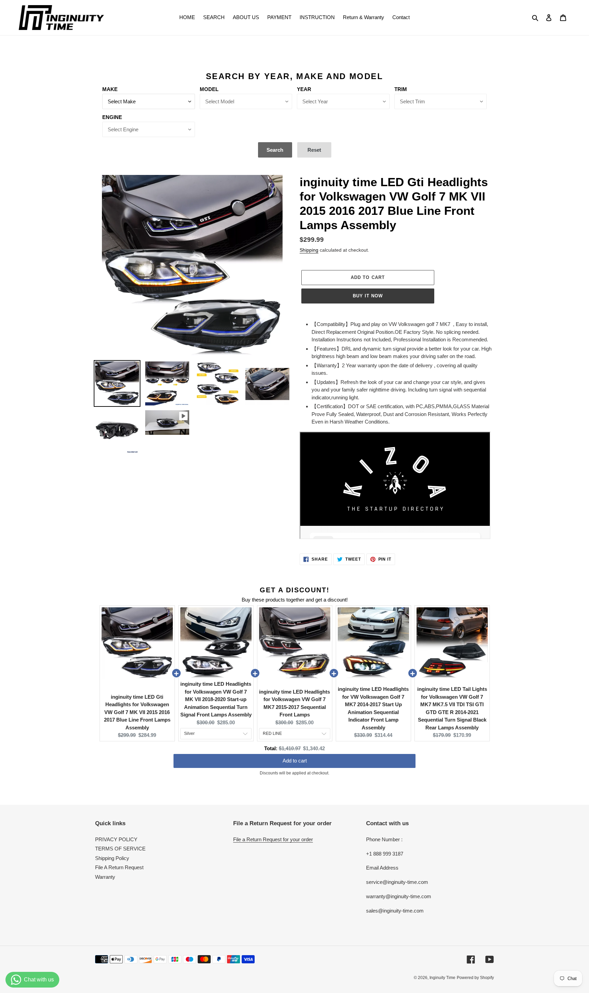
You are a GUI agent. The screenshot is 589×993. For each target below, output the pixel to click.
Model (209, 89)
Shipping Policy (112, 858)
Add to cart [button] (295, 758)
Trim (400, 89)
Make (110, 89)
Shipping (309, 250)
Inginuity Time (442, 977)
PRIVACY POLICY (116, 839)
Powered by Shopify (475, 977)
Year (304, 89)
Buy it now (368, 295)
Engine (112, 117)
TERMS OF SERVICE (120, 848)
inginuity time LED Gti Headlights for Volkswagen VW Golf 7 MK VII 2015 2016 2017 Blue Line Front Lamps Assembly (137, 712)
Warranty (105, 877)
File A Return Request (119, 867)
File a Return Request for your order (273, 839)
